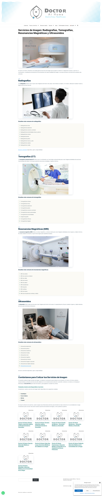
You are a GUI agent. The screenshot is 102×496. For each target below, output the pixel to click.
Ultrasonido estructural (26, 365)
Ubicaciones (30, 410)
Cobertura (26, 25)
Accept (78, 490)
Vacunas (50, 25)
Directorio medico (43, 25)
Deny (87, 490)
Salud (56, 25)
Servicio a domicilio (22, 149)
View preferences (96, 490)
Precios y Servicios (33, 25)
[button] (99, 482)
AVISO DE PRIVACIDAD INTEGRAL (90, 493)
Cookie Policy (82, 493)
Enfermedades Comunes (64, 25)
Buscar (35, 479)
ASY (70, 485)
